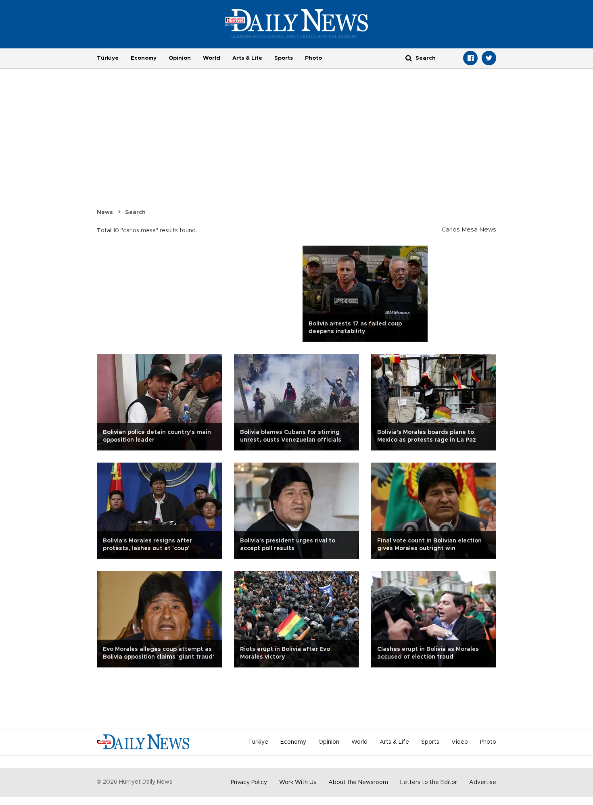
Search (135, 212)
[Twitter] (489, 58)
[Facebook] (470, 58)
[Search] (408, 57)
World (211, 58)
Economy (144, 58)
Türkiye (108, 58)
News (105, 212)
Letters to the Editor (428, 782)
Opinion (180, 58)
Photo (313, 58)
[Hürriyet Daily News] (296, 23)
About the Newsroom (358, 782)
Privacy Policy (249, 782)
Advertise (482, 782)
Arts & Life (247, 58)
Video (459, 742)
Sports (283, 58)
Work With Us (297, 782)
